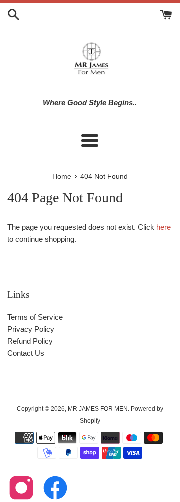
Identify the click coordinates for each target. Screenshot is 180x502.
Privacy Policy (31, 329)
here (163, 227)
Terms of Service (35, 317)
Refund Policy (30, 341)
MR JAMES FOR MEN (98, 408)
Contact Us (26, 353)
